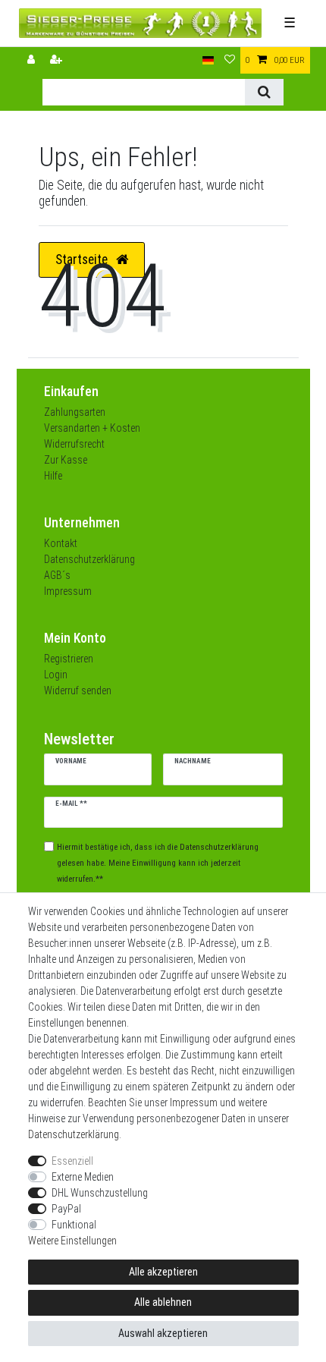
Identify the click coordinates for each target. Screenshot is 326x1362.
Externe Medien (83, 1177)
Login (55, 674)
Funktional (74, 1225)
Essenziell (72, 1161)
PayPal (66, 1209)
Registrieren (68, 659)
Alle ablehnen (163, 1302)
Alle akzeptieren (163, 1272)
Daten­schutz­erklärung (73, 1134)
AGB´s (57, 575)
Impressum (68, 591)
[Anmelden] (32, 60)
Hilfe (53, 476)
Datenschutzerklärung (89, 559)
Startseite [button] (83, 259)
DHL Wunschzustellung (100, 1193)
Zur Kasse (65, 460)
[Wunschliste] (229, 60)
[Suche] (264, 92)
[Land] (208, 60)
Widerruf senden (77, 690)
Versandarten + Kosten (92, 428)
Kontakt (60, 543)
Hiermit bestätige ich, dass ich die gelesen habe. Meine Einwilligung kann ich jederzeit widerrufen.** (158, 863)
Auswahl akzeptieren (163, 1333)
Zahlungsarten (74, 412)
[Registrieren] (58, 60)
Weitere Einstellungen (72, 1241)
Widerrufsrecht (74, 444)
